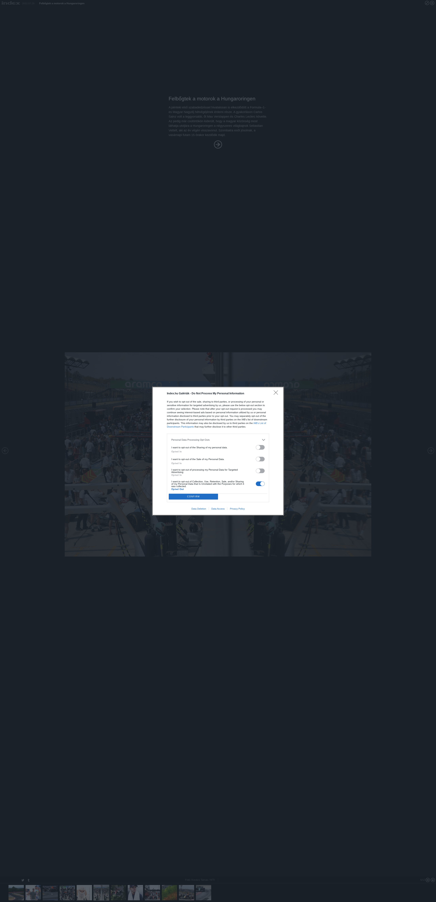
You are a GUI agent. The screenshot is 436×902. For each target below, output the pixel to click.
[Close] (277, 393)
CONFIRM (193, 496)
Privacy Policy (237, 508)
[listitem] (218, 440)
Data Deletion (198, 508)
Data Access (218, 508)
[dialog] (218, 451)
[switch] (260, 447)
